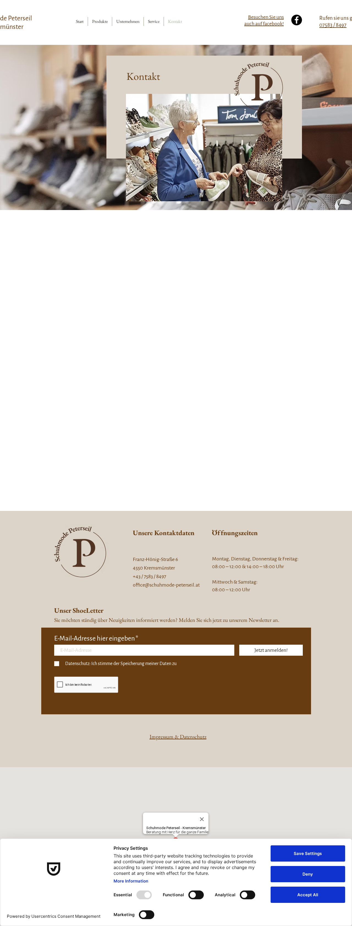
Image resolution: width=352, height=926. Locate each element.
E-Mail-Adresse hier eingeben (94, 638)
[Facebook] (296, 20)
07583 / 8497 (332, 24)
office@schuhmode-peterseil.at (166, 585)
